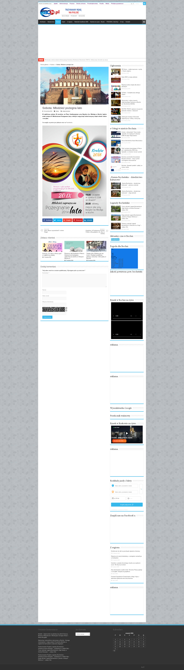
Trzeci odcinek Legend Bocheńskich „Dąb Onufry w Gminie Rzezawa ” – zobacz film (132, 208)
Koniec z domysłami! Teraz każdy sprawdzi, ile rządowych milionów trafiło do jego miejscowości (131, 133)
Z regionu (69, 22)
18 (120, 644)
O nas (122, 22)
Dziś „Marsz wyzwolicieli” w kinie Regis (54, 231)
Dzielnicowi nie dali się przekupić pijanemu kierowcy (125, 551)
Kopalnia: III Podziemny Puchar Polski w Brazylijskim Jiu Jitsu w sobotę (95, 231)
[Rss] (131, 4)
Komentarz (45, 273)
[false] (141, 489)
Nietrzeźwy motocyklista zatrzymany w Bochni (51, 640)
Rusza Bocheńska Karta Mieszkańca (132, 140)
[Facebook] (133, 4)
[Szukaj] (144, 3)
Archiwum (43, 22)
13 (129, 642)
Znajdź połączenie (125, 504)
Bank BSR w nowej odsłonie (129, 77)
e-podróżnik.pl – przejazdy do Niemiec (119, 509)
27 (129, 646)
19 (124, 644)
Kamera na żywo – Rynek (97, 22)
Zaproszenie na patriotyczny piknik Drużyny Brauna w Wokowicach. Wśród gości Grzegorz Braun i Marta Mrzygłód (53, 635)
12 (124, 642)
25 (120, 646)
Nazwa (44, 290)
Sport (63, 22)
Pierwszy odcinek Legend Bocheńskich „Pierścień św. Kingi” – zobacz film (132, 225)
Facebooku (69, 122)
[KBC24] (63, 12)
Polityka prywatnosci (117, 3)
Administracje (64, 3)
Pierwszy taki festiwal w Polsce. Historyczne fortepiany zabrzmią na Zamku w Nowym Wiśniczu (74, 256)
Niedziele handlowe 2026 (81, 22)
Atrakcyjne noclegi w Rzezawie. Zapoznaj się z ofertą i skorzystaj (62, 60)
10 (115, 642)
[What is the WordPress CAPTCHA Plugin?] (53, 309)
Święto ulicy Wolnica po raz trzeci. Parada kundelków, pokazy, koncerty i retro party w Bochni (96, 256)
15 (138, 642)
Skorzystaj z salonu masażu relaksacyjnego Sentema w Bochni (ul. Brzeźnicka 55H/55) (131, 102)
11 (120, 642)
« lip (114, 650)
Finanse (72, 3)
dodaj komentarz (66, 111)
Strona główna (44, 64)
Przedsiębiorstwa (92, 3)
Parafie (102, 3)
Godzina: (115, 239)
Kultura (58, 22)
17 (115, 644)
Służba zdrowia (80, 3)
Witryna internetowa (47, 301)
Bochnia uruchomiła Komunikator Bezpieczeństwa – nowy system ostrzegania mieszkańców (131, 158)
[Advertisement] (92, 43)
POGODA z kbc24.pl (112, 22)
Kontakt (128, 22)
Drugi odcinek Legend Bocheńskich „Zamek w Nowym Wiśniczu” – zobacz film (131, 216)
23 (143, 644)
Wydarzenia (51, 22)
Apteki (56, 3)
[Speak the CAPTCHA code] (66, 310)
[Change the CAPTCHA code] (66, 308)
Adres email (45, 296)
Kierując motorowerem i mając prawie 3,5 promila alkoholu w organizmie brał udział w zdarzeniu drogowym (54, 642)
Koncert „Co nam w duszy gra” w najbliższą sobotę (52, 254)
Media (107, 3)
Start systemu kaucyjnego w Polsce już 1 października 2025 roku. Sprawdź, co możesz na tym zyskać (132, 150)
